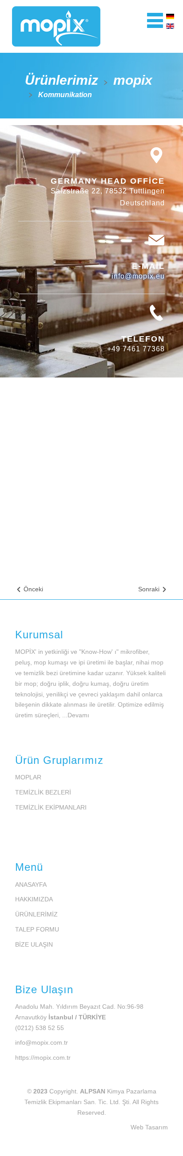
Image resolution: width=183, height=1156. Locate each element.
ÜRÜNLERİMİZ (36, 914)
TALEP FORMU (37, 929)
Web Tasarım (149, 1127)
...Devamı (75, 715)
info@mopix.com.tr (41, 1042)
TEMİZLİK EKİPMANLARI (51, 807)
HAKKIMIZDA (34, 899)
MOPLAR (28, 777)
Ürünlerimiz (61, 80)
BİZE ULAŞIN (34, 944)
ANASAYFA (31, 884)
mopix (132, 80)
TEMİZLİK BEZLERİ (43, 792)
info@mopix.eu (138, 276)
